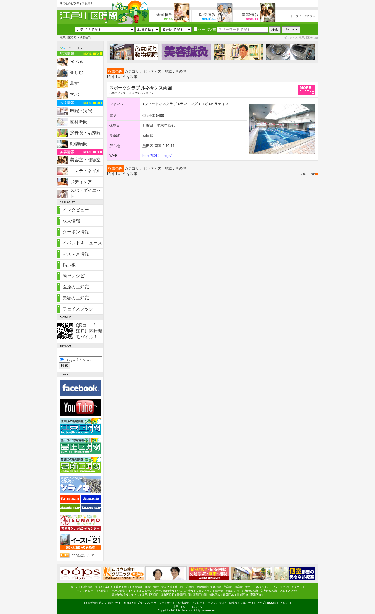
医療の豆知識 (76, 286)
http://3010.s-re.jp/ (157, 156)
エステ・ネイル (85, 170)
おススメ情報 (76, 253)
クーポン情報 (76, 231)
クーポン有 (207, 29)
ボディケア (81, 181)
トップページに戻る (302, 16)
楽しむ (76, 72)
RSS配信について (83, 555)
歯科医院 (79, 121)
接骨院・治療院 (85, 132)
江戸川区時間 (68, 37)
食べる (76, 61)
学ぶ (74, 94)
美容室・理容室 (85, 159)
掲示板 (69, 264)
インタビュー (76, 210)
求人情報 (71, 221)
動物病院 (79, 143)
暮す (74, 83)
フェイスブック (78, 308)
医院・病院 (81, 110)
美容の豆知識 (76, 297)
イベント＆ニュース (82, 242)
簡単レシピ (74, 275)
